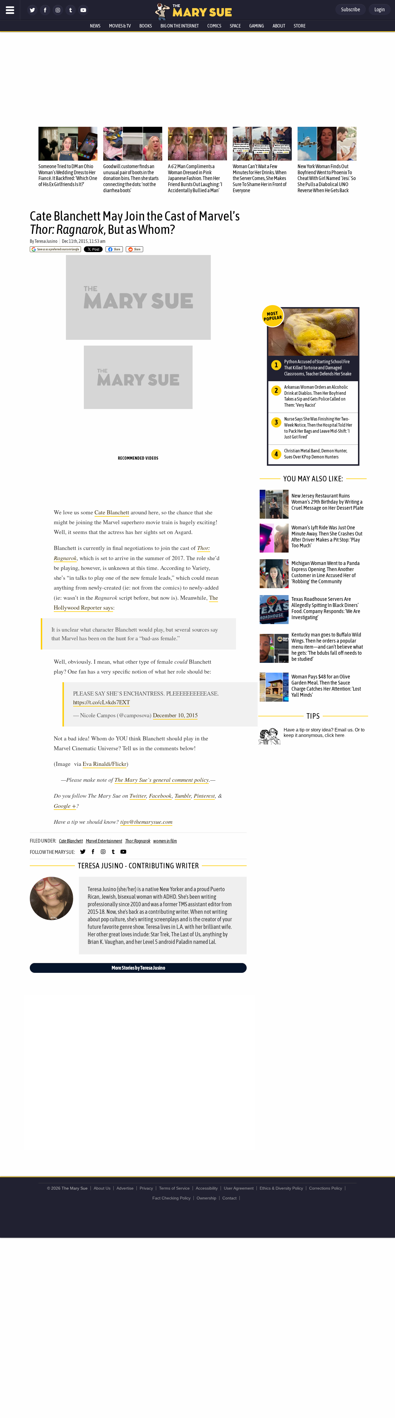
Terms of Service (174, 1188)
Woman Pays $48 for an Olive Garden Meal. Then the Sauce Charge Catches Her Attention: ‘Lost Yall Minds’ (326, 685)
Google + (65, 805)
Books (145, 26)
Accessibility (207, 1188)
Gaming (256, 26)
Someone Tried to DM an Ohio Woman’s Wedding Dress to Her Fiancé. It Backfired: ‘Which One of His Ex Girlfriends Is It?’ (67, 175)
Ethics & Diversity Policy (281, 1188)
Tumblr (183, 795)
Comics (214, 26)
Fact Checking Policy (171, 1198)
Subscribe (350, 9)
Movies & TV (120, 26)
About (279, 26)
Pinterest (204, 795)
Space (235, 26)
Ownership (206, 1198)
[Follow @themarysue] (32, 13)
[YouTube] (83, 13)
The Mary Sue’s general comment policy (162, 779)
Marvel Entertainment (104, 841)
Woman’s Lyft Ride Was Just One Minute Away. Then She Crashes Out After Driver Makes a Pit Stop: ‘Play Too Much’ (326, 536)
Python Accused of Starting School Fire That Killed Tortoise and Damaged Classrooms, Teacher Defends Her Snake (317, 367)
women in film (165, 841)
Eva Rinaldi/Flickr (104, 764)
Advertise (125, 1188)
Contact (229, 1198)
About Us (102, 1188)
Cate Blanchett (112, 512)
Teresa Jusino (46, 241)
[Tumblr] (70, 13)
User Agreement (239, 1188)
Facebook (160, 795)
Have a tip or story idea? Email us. (319, 729)
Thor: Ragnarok (138, 841)
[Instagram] (58, 13)
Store (299, 26)
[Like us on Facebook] (45, 13)
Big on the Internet (179, 26)
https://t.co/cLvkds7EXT (101, 702)
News (95, 26)
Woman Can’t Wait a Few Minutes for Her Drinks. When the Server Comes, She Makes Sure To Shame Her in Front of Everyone (260, 178)
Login (379, 9)
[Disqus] (139, 1072)
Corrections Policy (325, 1188)
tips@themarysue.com (146, 821)
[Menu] (10, 10)
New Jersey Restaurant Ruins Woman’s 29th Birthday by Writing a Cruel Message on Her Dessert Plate (327, 501)
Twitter (138, 795)
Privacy (146, 1188)
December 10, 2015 (175, 715)
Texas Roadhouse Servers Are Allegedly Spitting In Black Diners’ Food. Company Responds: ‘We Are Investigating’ (325, 608)
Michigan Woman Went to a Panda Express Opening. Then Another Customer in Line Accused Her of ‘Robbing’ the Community (325, 572)
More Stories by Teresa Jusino (138, 968)
